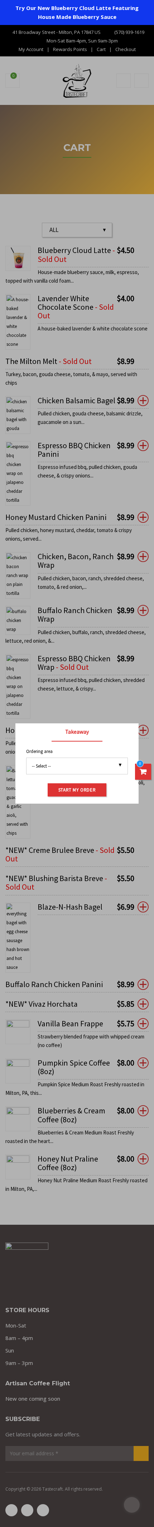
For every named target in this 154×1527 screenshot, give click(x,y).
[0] (143, 772)
